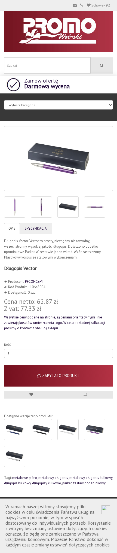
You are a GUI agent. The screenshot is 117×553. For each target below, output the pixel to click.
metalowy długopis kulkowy (90, 477)
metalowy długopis (53, 477)
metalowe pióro (24, 477)
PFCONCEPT (34, 281)
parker (67, 483)
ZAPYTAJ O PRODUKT (60, 375)
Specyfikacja (36, 228)
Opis (12, 228)
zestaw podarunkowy (89, 483)
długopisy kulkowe (46, 483)
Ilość (7, 344)
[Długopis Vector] (58, 158)
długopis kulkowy (17, 483)
